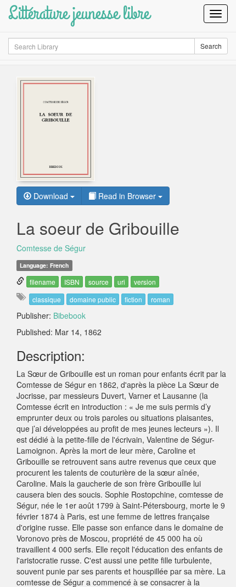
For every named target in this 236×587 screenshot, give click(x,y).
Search (211, 45)
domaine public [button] (93, 299)
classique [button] (46, 299)
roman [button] (160, 299)
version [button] (145, 281)
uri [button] (121, 281)
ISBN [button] (72, 281)
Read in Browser (127, 195)
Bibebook (69, 315)
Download (50, 195)
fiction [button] (133, 299)
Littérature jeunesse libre (78, 13)
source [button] (98, 281)
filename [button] (42, 281)
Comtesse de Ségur (51, 247)
